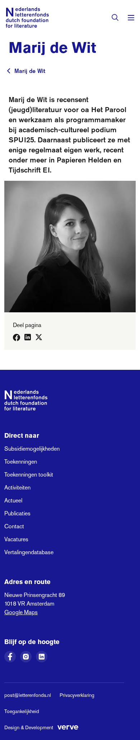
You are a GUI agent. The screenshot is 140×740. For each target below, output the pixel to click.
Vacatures (16, 539)
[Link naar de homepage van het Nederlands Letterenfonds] (27, 17)
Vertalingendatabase (28, 552)
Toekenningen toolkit (28, 474)
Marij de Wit (29, 70)
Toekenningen (20, 461)
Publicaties (17, 513)
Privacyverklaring (77, 695)
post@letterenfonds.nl (27, 695)
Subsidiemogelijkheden (32, 448)
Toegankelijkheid (21, 711)
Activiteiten (17, 487)
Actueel (13, 500)
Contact (14, 526)
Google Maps (21, 612)
